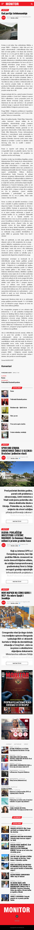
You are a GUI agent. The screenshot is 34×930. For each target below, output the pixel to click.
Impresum (17, 921)
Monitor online (14, 18)
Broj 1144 (16, 372)
